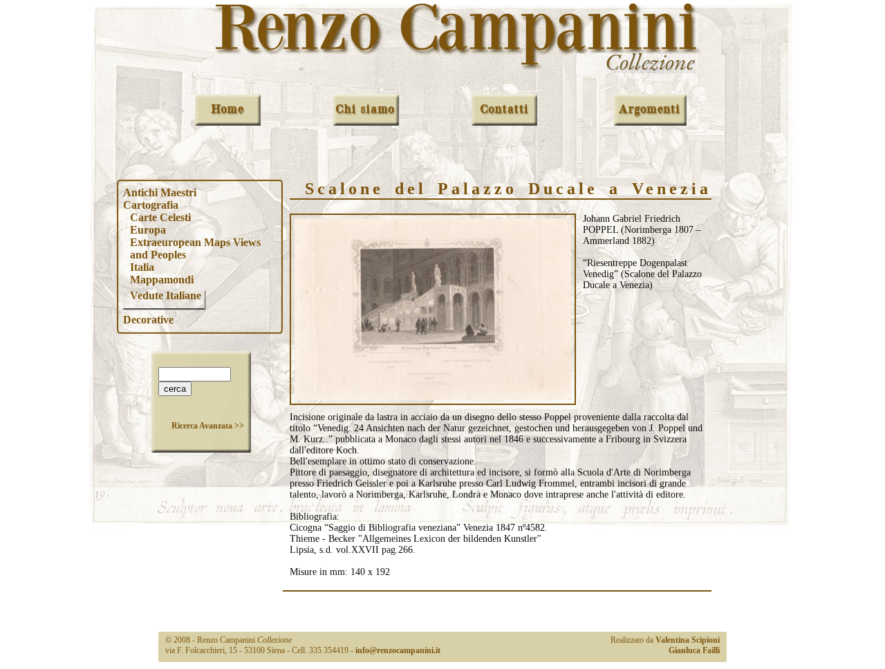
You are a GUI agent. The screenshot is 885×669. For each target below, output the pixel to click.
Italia (142, 267)
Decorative (148, 320)
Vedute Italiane (165, 295)
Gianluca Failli (694, 650)
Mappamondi (162, 279)
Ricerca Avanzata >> (207, 426)
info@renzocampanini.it (397, 650)
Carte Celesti (160, 217)
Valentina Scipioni (687, 640)
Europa (148, 230)
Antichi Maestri (159, 192)
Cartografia (150, 205)
